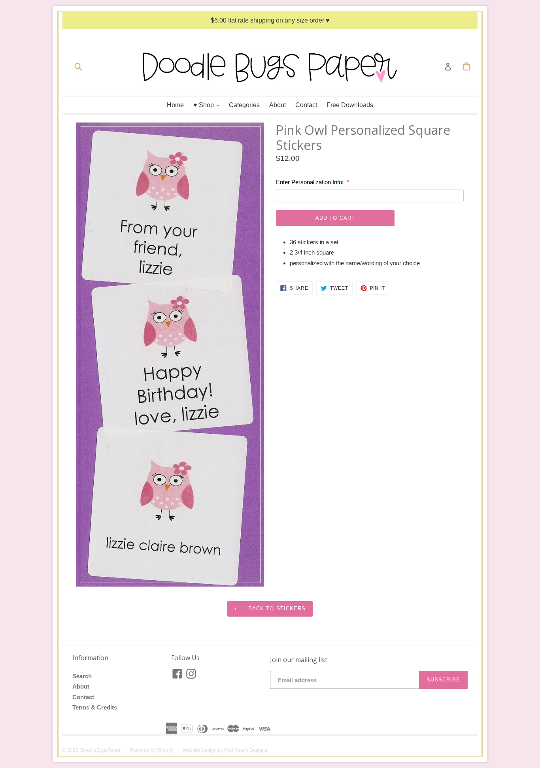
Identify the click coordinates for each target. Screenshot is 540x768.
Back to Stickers (276, 608)
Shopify (165, 750)
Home (175, 105)
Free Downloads (350, 105)
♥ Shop (208, 104)
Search (82, 676)
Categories (244, 105)
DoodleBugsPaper (101, 750)
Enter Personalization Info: (310, 182)
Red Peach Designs (245, 750)
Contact (306, 105)
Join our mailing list (298, 660)
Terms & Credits (94, 707)
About (277, 105)
